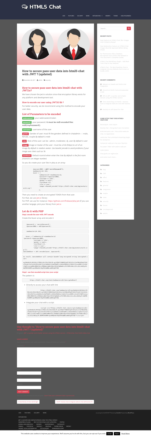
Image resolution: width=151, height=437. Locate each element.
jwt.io (38, 198)
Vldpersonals (49, 424)
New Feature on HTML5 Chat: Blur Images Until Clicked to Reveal (114, 41)
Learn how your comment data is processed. (59, 395)
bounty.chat (104, 128)
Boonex (38, 424)
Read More (126, 433)
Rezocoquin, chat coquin (108, 125)
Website (19, 384)
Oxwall (20, 426)
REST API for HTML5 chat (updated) (45, 422)
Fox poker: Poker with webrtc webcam (113, 147)
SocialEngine (44, 428)
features (106, 181)
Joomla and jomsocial (25, 424)
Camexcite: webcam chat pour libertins (113, 143)
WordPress (131, 413)
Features (71, 16)
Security (80, 16)
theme (105, 205)
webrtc (105, 213)
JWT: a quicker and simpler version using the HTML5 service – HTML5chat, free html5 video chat (57, 333)
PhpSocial (30, 426)
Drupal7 (39, 426)
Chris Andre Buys (109, 102)
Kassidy (105, 109)
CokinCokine (104, 150)
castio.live (103, 137)
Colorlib (118, 413)
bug (104, 169)
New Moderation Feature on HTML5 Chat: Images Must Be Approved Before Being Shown (114, 48)
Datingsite (61, 424)
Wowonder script (58, 428)
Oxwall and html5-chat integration (113, 85)
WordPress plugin (24, 422)
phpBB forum (58, 426)
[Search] (129, 28)
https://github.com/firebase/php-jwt (63, 201)
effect (105, 177)
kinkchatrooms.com (107, 131)
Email (19, 377)
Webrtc (107, 16)
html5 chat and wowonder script (114, 91)
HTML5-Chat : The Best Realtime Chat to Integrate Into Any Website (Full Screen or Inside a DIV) (114, 69)
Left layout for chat (117, 109)
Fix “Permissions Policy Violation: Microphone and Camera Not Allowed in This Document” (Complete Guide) (114, 55)
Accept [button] (110, 434)
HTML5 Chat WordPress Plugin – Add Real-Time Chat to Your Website (114, 62)
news (105, 197)
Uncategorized (126, 16)
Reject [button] (117, 434)
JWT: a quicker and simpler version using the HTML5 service (113, 97)
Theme (116, 16)
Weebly (68, 426)
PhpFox (62, 422)
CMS (63, 16)
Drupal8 (48, 426)
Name (19, 370)
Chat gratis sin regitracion (109, 154)
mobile (105, 193)
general (105, 185)
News (87, 16)
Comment (21, 346)
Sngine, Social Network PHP (27, 428)
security (48, 80)
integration (97, 16)
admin (40, 80)
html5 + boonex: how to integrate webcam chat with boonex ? (115, 103)
